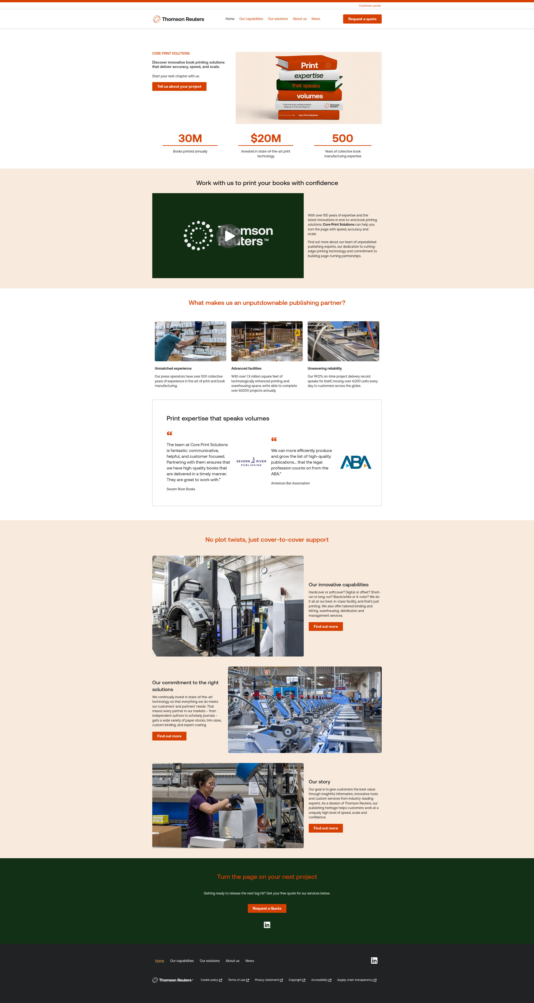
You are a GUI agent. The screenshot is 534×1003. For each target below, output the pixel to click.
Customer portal (369, 5)
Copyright (295, 980)
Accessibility (319, 980)
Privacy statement (267, 980)
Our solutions (210, 961)
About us (232, 961)
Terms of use (236, 980)
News (250, 961)
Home (159, 961)
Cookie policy (209, 980)
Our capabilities (182, 961)
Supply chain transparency (355, 980)
